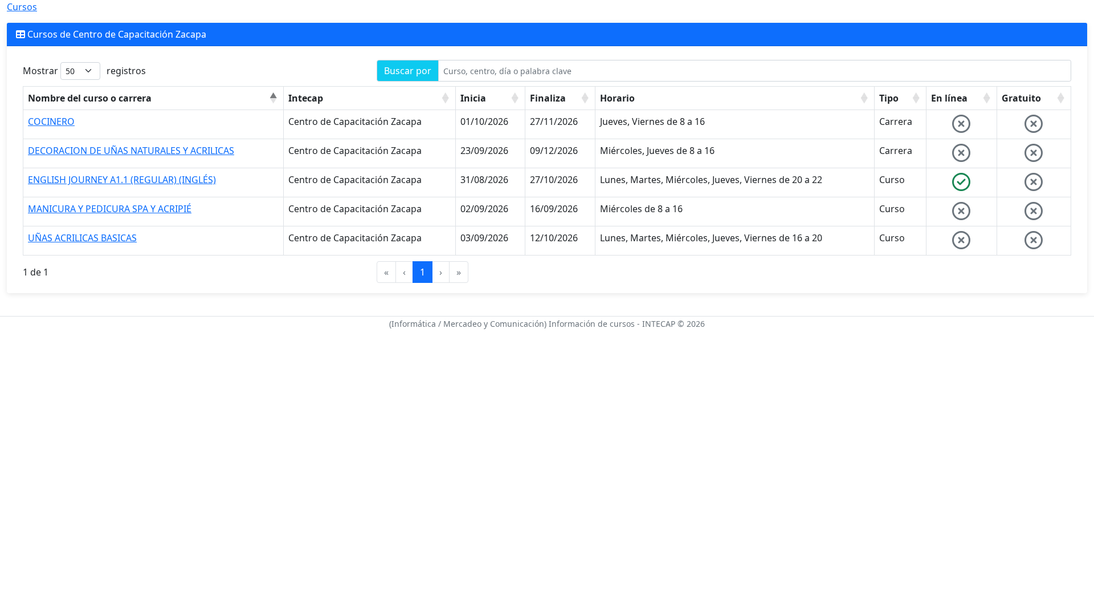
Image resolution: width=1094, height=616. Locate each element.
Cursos (22, 7)
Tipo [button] (889, 98)
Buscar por (407, 70)
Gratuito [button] (1021, 98)
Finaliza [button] (548, 98)
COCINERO (51, 121)
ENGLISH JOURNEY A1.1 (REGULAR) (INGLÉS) (122, 179)
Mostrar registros (84, 70)
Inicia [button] (473, 98)
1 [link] (422, 272)
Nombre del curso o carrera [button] (90, 98)
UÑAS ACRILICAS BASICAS (82, 238)
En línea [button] (949, 98)
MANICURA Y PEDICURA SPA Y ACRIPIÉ (109, 208)
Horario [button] (617, 98)
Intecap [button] (305, 98)
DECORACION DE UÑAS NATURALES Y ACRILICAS (131, 150)
